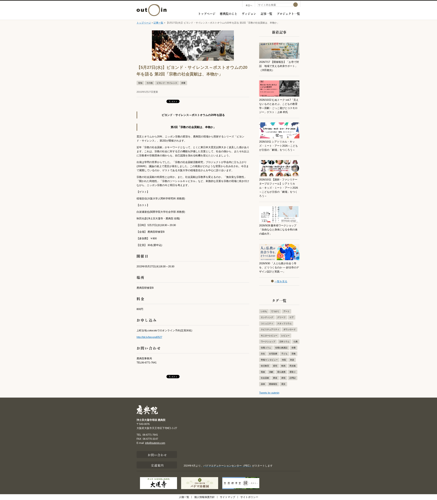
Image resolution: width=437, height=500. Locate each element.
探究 (275, 366)
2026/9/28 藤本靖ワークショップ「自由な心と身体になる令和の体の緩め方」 (278, 229)
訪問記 (293, 378)
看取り (293, 372)
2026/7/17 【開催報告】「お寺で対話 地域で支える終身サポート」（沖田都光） (279, 66)
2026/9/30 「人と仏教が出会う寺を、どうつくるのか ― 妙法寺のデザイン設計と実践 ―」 (279, 267)
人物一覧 (184, 497)
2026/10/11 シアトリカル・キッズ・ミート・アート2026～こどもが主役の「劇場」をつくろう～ (278, 145)
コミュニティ (267, 323)
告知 (140, 83)
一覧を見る (280, 281)
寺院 (284, 360)
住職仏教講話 (281, 348)
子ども (284, 354)
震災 (283, 384)
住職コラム (266, 348)
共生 (263, 354)
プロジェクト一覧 (288, 13)
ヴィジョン (249, 13)
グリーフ (281, 317)
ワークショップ (268, 341)
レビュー (285, 335)
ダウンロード (289, 329)
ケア (292, 317)
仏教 (296, 341)
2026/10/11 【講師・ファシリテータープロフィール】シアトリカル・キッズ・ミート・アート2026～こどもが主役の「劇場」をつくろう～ (278, 187)
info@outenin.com (155, 442)
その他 (149, 83)
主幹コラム (284, 341)
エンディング (267, 317)
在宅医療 (273, 354)
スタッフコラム (284, 323)
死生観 (293, 366)
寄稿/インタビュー (269, 360)
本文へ (249, 5)
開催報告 (273, 384)
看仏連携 (281, 372)
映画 (283, 366)
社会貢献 (265, 378)
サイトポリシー (249, 497)
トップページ (206, 13)
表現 (283, 378)
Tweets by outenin (269, 392)
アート (286, 311)
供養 (183, 83)
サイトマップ (227, 497)
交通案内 (157, 465)
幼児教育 (265, 366)
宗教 (294, 354)
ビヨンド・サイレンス (167, 83)
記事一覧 (266, 13)
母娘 (263, 372)
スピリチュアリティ (270, 329)
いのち (264, 311)
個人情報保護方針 (204, 497)
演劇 (271, 372)
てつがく (275, 311)
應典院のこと (228, 13)
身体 (263, 384)
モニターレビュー (269, 335)
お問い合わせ (157, 454)
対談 (292, 360)
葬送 (275, 378)
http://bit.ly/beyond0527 (149, 337)
